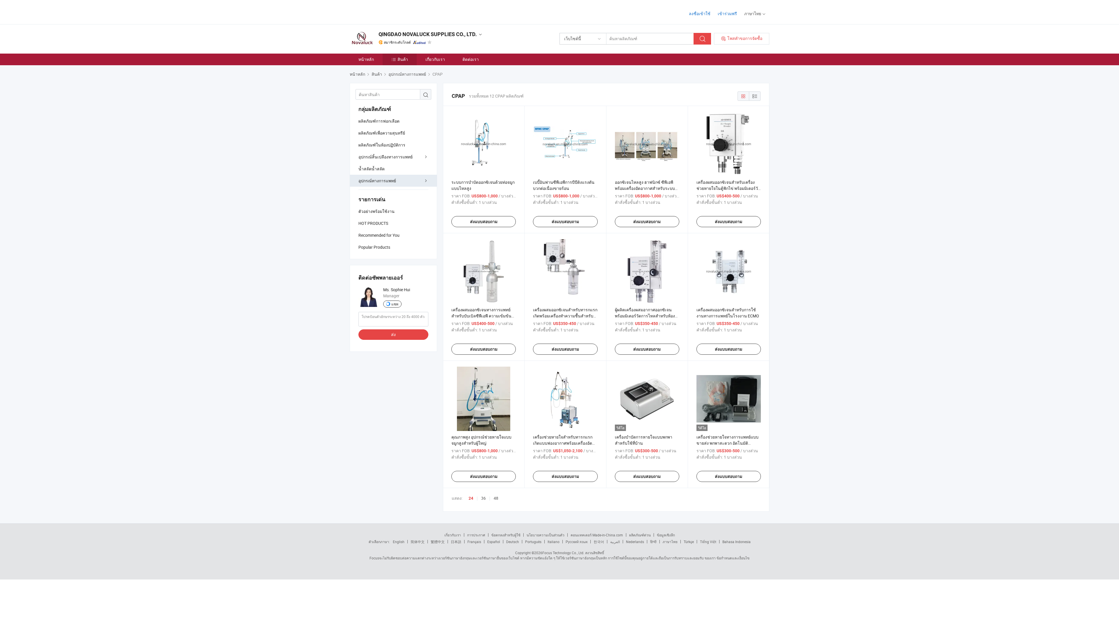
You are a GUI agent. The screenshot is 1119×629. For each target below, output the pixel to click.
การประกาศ (476, 535)
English (398, 541)
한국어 (599, 541)
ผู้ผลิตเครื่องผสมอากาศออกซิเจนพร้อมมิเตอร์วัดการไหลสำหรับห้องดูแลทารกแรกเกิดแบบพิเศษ (645, 316)
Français (474, 541)
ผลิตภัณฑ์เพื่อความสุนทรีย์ (381, 133)
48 (496, 498)
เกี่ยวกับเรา (435, 59)
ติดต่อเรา (470, 59)
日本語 (456, 541)
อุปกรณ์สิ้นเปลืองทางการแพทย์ (385, 157)
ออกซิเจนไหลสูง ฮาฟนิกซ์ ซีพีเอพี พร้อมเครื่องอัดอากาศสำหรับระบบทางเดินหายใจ (645, 188)
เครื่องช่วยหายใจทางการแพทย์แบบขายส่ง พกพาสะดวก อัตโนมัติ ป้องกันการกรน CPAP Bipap (727, 443)
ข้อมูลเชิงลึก (666, 535)
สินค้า (402, 59)
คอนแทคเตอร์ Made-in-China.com (597, 535)
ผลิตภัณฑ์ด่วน (640, 535)
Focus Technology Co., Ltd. (563, 552)
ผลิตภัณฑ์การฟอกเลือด (379, 121)
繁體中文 (438, 541)
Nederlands (635, 541)
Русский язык (576, 541)
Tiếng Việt (708, 541)
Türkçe (689, 541)
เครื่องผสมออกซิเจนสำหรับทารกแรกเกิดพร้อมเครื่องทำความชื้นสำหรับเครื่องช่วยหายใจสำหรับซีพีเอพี (565, 316)
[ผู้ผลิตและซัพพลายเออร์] (387, 11)
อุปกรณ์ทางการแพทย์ (377, 180)
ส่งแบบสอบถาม (483, 221)
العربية (615, 541)
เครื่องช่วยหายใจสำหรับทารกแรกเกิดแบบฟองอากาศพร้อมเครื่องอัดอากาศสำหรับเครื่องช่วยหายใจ (562, 443)
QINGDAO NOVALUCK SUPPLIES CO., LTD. (428, 34)
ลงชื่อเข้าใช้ (699, 13)
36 (483, 498)
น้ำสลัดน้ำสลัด (371, 169)
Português (533, 541)
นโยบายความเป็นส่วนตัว (545, 535)
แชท (394, 304)
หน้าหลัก (366, 59)
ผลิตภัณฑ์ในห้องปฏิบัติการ (381, 145)
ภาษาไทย (670, 541)
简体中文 (418, 541)
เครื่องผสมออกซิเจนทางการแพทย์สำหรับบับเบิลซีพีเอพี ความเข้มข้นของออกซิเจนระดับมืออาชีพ (481, 316)
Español (493, 541)
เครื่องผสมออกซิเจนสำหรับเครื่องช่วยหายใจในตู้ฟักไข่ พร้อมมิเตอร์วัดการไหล (728, 188)
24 (471, 498)
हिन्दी (653, 541)
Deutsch (512, 541)
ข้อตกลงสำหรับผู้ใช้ (505, 535)
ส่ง (393, 334)
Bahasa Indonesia (736, 541)
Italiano (554, 541)
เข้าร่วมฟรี (727, 13)
